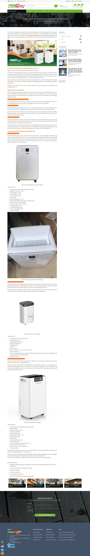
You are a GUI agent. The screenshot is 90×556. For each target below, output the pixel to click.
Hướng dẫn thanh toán (37, 534)
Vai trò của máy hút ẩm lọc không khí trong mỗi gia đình (22, 476)
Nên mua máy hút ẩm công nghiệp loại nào (67, 539)
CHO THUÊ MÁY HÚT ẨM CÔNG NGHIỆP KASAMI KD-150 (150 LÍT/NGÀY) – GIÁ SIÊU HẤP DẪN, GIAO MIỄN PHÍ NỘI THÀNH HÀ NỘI (75, 71)
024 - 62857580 (12, 542)
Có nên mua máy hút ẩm (15, 472)
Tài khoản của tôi (36, 539)
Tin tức (70, 39)
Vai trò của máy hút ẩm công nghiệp (66, 537)
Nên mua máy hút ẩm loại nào (16, 474)
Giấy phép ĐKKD (36, 532)
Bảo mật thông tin (49, 532)
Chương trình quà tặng (70, 36)
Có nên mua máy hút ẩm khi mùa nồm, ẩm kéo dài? (21, 468)
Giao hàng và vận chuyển (51, 539)
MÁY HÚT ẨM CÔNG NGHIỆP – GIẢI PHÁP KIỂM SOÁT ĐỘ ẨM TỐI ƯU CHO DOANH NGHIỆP (75, 60)
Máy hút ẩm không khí (15, 470)
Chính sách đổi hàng (50, 537)
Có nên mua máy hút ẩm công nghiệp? (66, 532)
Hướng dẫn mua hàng (37, 537)
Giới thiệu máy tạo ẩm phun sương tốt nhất (67, 534)
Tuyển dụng (70, 42)
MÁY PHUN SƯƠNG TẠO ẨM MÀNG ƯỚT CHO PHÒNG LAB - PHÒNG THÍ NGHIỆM (75, 51)
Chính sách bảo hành (50, 534)
